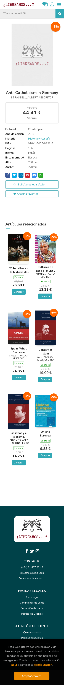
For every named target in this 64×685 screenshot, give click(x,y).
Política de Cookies (32, 613)
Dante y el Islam (45, 351)
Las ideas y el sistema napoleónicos (19, 434)
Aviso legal (32, 597)
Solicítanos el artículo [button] (31, 185)
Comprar (18, 292)
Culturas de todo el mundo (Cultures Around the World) (45, 268)
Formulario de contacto (32, 578)
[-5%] (18, 248)
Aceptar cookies (31, 676)
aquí (14, 665)
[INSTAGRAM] (37, 551)
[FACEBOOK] (26, 551)
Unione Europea (45, 433)
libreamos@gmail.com (32, 573)
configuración (43, 665)
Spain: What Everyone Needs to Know (18, 350)
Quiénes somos (32, 632)
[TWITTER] (32, 551)
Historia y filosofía (39, 138)
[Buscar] (59, 13)
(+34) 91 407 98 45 (32, 567)
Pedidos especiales (32, 638)
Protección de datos (32, 608)
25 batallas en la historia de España (18, 270)
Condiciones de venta (32, 602)
